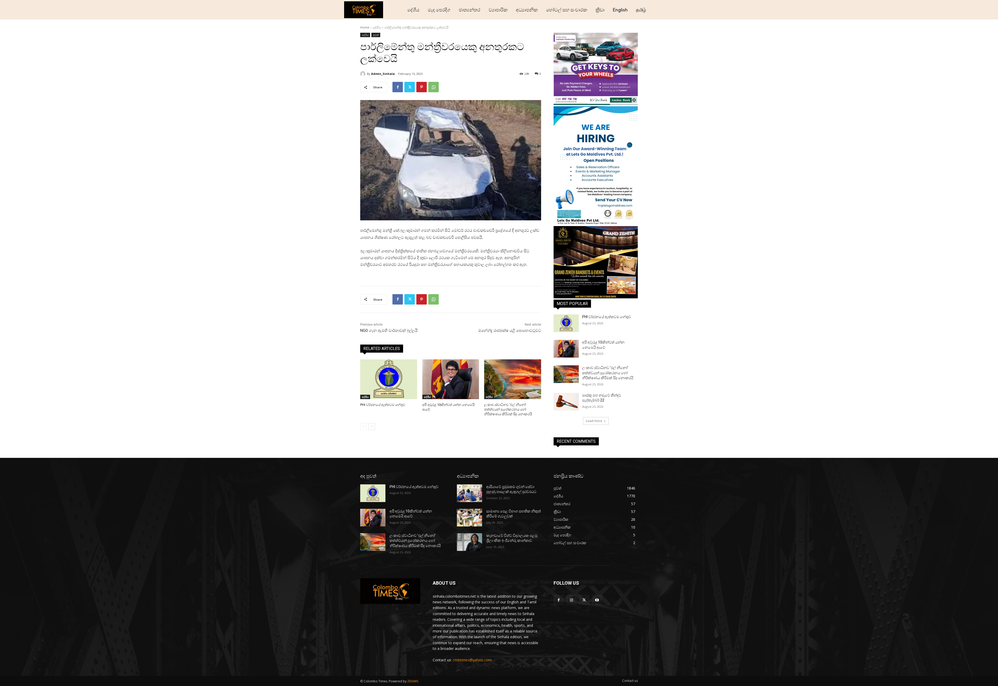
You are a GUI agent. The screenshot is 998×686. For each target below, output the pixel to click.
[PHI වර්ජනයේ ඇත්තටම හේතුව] (388, 379)
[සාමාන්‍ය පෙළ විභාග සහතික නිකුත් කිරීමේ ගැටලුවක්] (469, 517)
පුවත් (376, 35)
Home (364, 27)
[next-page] (372, 426)
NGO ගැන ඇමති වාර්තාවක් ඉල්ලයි (389, 330)
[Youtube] (597, 600)
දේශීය (377, 27)
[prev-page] (363, 426)
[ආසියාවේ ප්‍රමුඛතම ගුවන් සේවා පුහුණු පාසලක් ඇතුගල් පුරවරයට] (469, 493)
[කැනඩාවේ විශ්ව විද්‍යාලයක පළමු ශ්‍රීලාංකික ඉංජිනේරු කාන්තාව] (469, 542)
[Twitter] (409, 87)
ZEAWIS (412, 681)
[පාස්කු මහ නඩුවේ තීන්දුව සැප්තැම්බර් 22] (566, 402)
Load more (594, 421)
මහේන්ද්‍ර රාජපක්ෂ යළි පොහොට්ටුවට (509, 330)
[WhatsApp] (433, 87)
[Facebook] (397, 87)
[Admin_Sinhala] (363, 73)
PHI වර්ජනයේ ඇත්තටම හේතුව (382, 405)
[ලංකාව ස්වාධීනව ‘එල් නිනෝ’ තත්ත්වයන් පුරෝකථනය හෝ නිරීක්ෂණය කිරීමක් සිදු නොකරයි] (512, 379)
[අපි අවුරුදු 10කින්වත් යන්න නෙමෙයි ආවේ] (450, 379)
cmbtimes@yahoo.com (472, 659)
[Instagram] (571, 600)
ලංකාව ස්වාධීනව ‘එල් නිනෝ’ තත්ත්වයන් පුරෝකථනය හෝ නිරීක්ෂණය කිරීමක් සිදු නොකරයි (508, 409)
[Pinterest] (421, 87)
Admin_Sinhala (383, 74)
